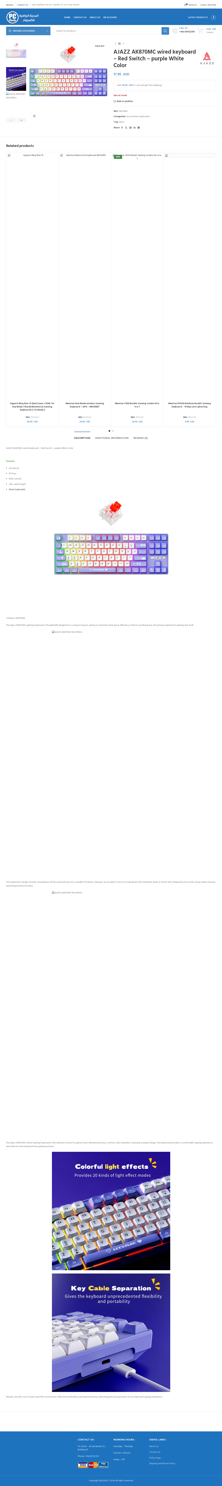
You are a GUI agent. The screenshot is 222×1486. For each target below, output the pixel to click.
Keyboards (144, 116)
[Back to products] (119, 44)
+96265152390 (92, 1456)
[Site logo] (22, 18)
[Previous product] (115, 44)
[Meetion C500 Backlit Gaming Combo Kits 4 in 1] (137, 277)
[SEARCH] (165, 31)
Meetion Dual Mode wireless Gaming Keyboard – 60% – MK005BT (85, 405)
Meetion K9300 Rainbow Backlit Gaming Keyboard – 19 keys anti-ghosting (189, 405)
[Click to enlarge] (34, 116)
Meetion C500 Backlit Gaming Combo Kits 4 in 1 (137, 405)
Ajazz (121, 122)
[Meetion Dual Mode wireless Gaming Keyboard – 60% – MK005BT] (84, 277)
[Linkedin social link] (135, 127)
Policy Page (155, 1458)
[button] (11, 120)
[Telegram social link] (139, 127)
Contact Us (154, 1452)
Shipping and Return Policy (162, 1463)
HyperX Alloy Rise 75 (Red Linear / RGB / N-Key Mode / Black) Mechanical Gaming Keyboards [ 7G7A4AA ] (32, 407)
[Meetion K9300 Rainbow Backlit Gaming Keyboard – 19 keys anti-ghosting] (189, 277)
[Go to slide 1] (109, 431)
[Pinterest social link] (130, 127)
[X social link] (126, 127)
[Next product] (123, 44)
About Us (153, 1446)
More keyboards (17, 489)
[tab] (82, 437)
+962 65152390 (187, 32)
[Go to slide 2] (113, 431)
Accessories (132, 116)
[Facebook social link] (213, 17)
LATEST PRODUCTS (198, 17)
